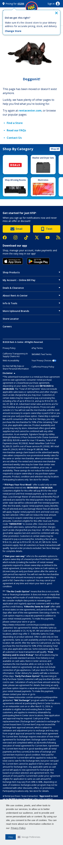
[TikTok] (28, 237)
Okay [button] (10, 837)
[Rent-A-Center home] (32, 8)
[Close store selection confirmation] (56, 13)
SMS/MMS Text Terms (41, 354)
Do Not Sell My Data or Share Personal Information (16, 367)
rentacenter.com (30, 110)
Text (49, 229)
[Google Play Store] (38, 261)
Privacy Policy (18, 828)
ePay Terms (37, 348)
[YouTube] (49, 237)
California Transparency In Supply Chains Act (15, 355)
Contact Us (14, 138)
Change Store (13, 31)
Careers (7, 326)
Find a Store (15, 123)
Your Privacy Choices (41, 360)
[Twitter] (38, 237)
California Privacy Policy (43, 366)
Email (19, 229)
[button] (29, 837)
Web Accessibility (11, 360)
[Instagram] (17, 237)
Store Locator (11, 318)
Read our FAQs (16, 130)
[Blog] (58, 237)
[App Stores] (13, 261)
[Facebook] (6, 237)
